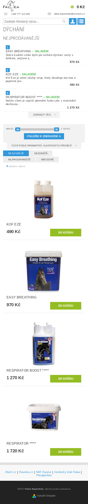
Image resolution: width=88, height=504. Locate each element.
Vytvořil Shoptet (46, 495)
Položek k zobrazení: (44, 136)
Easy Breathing (27, 51)
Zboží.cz (10, 472)
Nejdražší (40, 153)
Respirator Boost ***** (33, 97)
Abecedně (47, 159)
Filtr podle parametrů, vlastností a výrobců (42, 145)
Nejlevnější (16, 153)
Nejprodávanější (19, 159)
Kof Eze (21, 74)
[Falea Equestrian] (11, 5)
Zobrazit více (42, 114)
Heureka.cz (26, 472)
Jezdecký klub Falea (67, 472)
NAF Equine (43, 472)
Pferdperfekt (44, 475)
